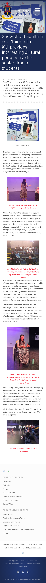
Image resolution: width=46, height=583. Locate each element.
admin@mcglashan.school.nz (14, 544)
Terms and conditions (29, 560)
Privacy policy (13, 560)
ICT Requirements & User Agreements (18, 529)
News (5, 489)
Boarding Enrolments (11, 522)
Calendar (6, 485)
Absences (7, 481)
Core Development (22, 579)
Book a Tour (8, 514)
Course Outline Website (12, 496)
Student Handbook (10, 500)
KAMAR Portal (9, 492)
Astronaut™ (36, 579)
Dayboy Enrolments (11, 525)
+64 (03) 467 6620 (35, 544)
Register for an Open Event (14, 518)
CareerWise (8, 504)
